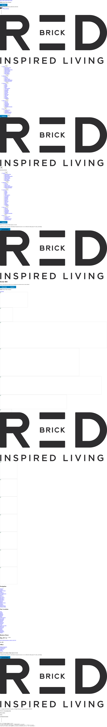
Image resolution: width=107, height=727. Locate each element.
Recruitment (6, 104)
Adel (1, 611)
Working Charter (3, 606)
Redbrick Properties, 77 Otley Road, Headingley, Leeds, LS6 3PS (3, 648)
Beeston (5, 85)
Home (1, 591)
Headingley (6, 90)
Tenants (3, 66)
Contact (1, 589)
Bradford (1, 614)
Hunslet (1, 621)
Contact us (4, 116)
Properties (2, 598)
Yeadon (1, 632)
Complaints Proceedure (4, 716)
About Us (4, 100)
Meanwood (6, 94)
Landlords (4, 75)
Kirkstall (5, 93)
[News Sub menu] (5, 108)
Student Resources (7, 113)
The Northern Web (7, 710)
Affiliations (6, 105)
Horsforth (6, 91)
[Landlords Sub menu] (7, 75)
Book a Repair (7, 73)
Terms (1, 714)
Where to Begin (7, 70)
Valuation (1, 604)
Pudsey (5, 96)
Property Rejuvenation (8, 80)
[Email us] (1, 8)
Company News (7, 216)
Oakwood (6, 95)
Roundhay (6, 97)
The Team (6, 102)
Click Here (4, 4)
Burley (5, 87)
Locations (4, 83)
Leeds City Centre (3, 625)
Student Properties (7, 67)
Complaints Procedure (8, 106)
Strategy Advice (7, 79)
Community (6, 217)
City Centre (6, 89)
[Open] (8, 115)
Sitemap (1, 601)
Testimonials (6, 103)
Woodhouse (6, 98)
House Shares (6, 68)
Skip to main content (3, 0)
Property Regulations (8, 81)
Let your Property (5, 229)
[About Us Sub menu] (7, 100)
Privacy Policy (2, 712)
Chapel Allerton (7, 88)
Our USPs (6, 78)
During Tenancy (7, 71)
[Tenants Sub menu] (6, 66)
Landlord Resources (8, 112)
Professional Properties (8, 69)
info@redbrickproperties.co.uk (6, 6)
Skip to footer (9, 0)
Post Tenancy (6, 72)
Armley (5, 84)
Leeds (1, 624)
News (3, 108)
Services (5, 183)
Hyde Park (6, 92)
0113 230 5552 (15, 6)
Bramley (5, 86)
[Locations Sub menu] (7, 83)
